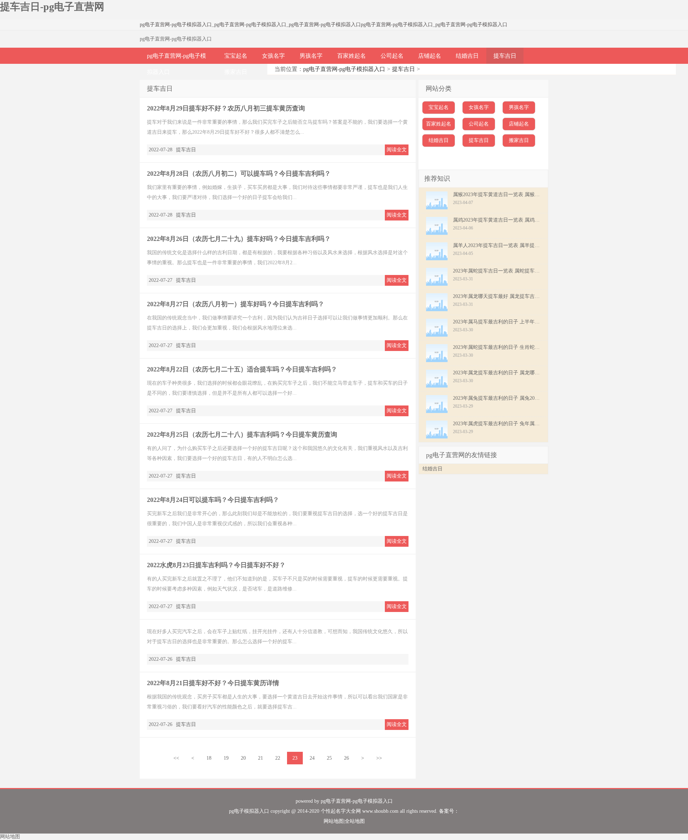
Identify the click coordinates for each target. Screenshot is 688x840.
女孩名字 (273, 56)
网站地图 (334, 821)
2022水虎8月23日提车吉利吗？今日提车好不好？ (216, 565)
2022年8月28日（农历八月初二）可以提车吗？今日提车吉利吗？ (239, 173)
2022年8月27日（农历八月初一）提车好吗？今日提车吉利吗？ (235, 304)
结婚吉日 (467, 56)
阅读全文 (397, 149)
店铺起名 (429, 56)
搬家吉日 (235, 72)
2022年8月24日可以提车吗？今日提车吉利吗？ (213, 499)
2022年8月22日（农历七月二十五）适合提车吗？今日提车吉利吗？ (242, 369)
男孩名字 (311, 56)
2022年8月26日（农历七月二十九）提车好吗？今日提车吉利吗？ (239, 238)
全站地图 (355, 821)
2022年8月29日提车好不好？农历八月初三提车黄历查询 (226, 108)
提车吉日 (504, 56)
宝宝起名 (235, 56)
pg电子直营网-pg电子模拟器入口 (176, 24)
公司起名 (392, 56)
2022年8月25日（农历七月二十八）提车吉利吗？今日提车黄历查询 (242, 434)
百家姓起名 (351, 56)
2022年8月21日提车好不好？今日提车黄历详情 (213, 683)
